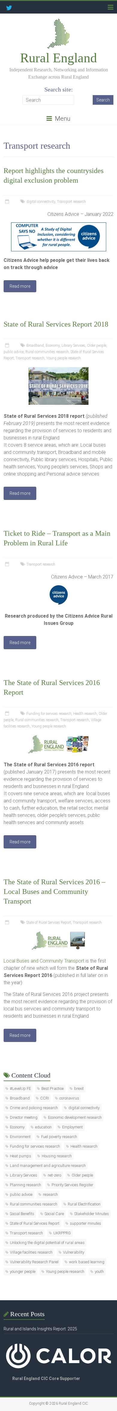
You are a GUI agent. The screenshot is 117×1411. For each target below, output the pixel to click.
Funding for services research (48, 714)
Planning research (25, 1185)
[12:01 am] (7, 345)
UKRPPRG (62, 1233)
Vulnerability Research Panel (34, 1262)
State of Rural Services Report (48, 922)
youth (99, 1271)
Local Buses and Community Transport (44, 961)
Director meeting (24, 1117)
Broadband (35, 345)
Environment (20, 1136)
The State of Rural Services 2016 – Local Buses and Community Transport (54, 891)
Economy (53, 345)
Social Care (54, 1213)
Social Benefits (22, 1213)
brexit (79, 1088)
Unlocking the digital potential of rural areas (47, 1242)
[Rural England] (58, 21)
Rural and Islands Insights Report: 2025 (40, 1328)
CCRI (44, 1098)
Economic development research (75, 1117)
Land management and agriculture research (48, 1165)
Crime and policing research (34, 1108)
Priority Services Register (72, 1185)
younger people (22, 1271)
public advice (14, 352)
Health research (85, 714)
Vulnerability (73, 1252)
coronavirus (69, 1098)
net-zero (54, 1175)
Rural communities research (47, 352)
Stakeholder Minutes (91, 1213)
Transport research (71, 202)
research (50, 1194)
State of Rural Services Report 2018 (56, 324)
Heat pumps (20, 1156)
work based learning (86, 1262)
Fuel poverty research (59, 1136)
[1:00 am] (7, 922)
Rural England (58, 58)
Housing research (57, 1156)
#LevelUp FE (20, 1088)
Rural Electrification (84, 1204)
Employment (72, 1127)
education (43, 1127)
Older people (96, 345)
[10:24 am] (7, 564)
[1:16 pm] (7, 202)
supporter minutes (85, 1223)
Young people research (63, 358)
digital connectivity (40, 202)
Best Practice (52, 1088)
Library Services (73, 345)
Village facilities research (31, 1252)
